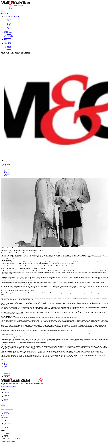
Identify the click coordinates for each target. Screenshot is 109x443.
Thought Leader (7, 409)
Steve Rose (6, 161)
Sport (5, 401)
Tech (5, 400)
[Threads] (4, 13)
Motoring (6, 399)
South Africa (6, 392)
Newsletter (6, 433)
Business (3, 405)
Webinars (6, 424)
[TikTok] (6, 13)
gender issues (7, 373)
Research (6, 435)
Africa (5, 393)
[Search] (5, 12)
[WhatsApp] (8, 13)
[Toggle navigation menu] (2, 10)
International (6, 395)
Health (5, 397)
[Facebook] (1, 13)
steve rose (6, 376)
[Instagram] (2, 13)
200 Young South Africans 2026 (8, 386)
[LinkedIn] (3, 13)
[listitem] (3, 383)
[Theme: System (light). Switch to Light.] (3, 12)
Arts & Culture (4, 417)
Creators (5, 384)
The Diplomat (7, 413)
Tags (2, 384)
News (3, 389)
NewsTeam (19, 439)
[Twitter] (7, 13)
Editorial (6, 412)
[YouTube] (9, 13)
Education (6, 396)
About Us (6, 436)
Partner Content (4, 427)
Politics (2, 404)
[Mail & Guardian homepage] (54, 5)
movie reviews (7, 375)
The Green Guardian (5, 415)
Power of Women (8, 423)
